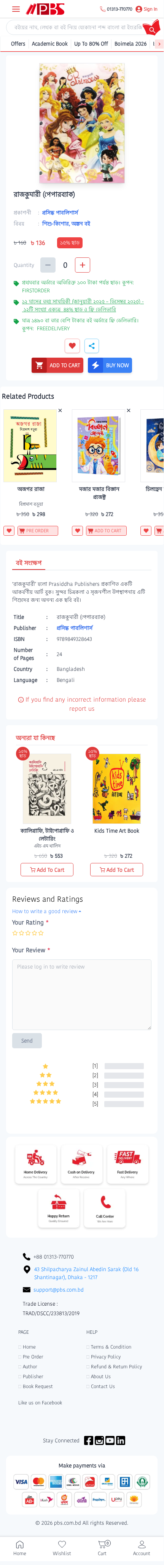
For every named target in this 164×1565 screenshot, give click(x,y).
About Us (98, 1376)
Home (27, 1346)
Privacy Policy (103, 1356)
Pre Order (30, 1356)
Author (27, 1366)
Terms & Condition (108, 1346)
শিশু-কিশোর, (57, 223)
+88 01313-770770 (53, 1257)
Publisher (30, 1376)
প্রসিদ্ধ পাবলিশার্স (60, 212)
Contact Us (100, 1386)
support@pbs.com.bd (58, 1290)
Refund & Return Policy (114, 1366)
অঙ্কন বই (81, 223)
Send (27, 1040)
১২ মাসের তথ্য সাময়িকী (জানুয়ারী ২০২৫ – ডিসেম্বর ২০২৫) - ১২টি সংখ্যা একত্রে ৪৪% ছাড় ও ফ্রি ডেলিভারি (83, 305)
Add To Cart (50, 870)
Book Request (35, 1386)
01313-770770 (119, 9)
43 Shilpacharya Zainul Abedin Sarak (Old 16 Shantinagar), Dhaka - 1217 (86, 1273)
